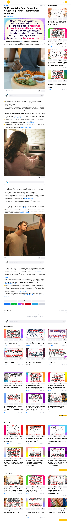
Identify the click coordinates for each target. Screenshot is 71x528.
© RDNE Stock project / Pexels (8, 90)
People (49, 67)
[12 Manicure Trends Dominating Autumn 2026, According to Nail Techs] (57, 503)
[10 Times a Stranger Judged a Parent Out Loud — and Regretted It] (57, 398)
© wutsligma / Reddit (30, 122)
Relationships (6, 5)
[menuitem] (26, 2)
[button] (10, 301)
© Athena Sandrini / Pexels (8, 177)
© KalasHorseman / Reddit (10, 283)
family (21, 41)
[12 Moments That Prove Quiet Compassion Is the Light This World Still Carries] (35, 430)
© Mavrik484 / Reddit (28, 198)
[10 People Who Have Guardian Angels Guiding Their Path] (13, 334)
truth (16, 110)
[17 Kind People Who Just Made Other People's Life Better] (13, 353)
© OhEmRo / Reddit (37, 271)
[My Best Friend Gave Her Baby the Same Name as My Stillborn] (13, 377)
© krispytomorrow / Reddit (25, 127)
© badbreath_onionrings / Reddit (19, 207)
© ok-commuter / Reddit (21, 291)
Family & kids (50, 26)
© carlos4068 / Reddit (24, 212)
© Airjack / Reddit (17, 117)
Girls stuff (49, 515)
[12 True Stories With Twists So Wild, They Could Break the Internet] (35, 353)
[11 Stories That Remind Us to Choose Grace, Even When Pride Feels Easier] (57, 377)
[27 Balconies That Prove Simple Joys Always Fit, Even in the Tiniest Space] (13, 503)
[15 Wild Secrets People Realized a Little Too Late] (57, 353)
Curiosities (28, 345)
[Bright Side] (13, 2)
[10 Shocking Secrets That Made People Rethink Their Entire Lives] (35, 334)
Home (5, 515)
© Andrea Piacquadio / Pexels (8, 257)
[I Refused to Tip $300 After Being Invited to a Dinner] (57, 334)
